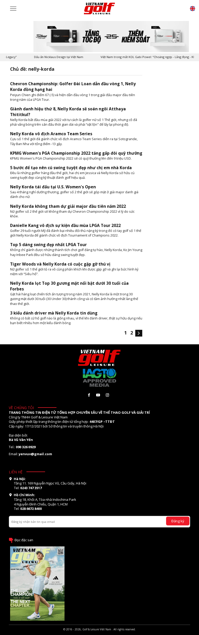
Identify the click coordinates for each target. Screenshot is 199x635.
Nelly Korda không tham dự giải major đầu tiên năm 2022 (68, 206)
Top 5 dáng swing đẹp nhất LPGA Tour (48, 244)
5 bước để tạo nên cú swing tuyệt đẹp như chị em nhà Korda (71, 167)
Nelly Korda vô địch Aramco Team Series (51, 134)
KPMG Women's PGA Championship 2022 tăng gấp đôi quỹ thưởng (76, 153)
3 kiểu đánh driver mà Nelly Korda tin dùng (53, 313)
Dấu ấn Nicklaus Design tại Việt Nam (53, 57)
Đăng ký (177, 521)
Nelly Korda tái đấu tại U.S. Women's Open (53, 187)
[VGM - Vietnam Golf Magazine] (99, 9)
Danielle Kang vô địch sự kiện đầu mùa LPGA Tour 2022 (65, 225)
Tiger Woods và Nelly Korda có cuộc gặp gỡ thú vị (60, 264)
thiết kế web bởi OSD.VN (99, 633)
